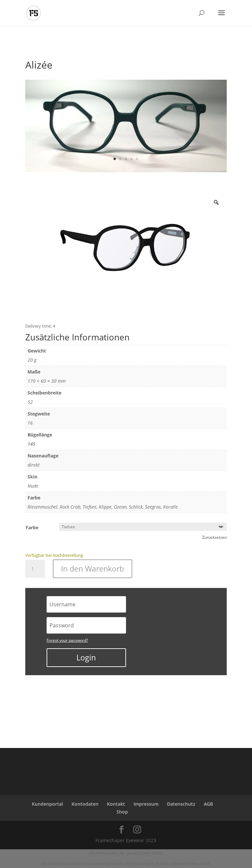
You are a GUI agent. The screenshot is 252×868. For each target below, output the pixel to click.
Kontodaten (85, 804)
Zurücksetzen (214, 537)
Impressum (146, 804)
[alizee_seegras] (126, 170)
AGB (208, 804)
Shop (122, 812)
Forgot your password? (67, 640)
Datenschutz (181, 804)
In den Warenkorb (92, 568)
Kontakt (116, 804)
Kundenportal (47, 804)
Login (86, 657)
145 (31, 444)
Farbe (32, 527)
